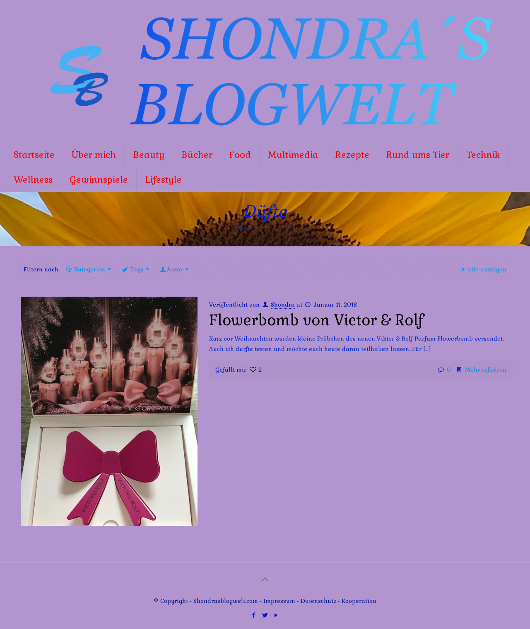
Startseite (248, 228)
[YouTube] (276, 615)
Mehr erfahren (485, 369)
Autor (175, 269)
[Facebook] (253, 615)
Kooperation (359, 601)
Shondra (283, 304)
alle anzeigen (486, 269)
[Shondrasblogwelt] (265, 71)
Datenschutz (319, 601)
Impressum (279, 601)
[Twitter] (264, 615)
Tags (136, 269)
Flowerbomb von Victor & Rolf (316, 320)
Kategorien (89, 269)
